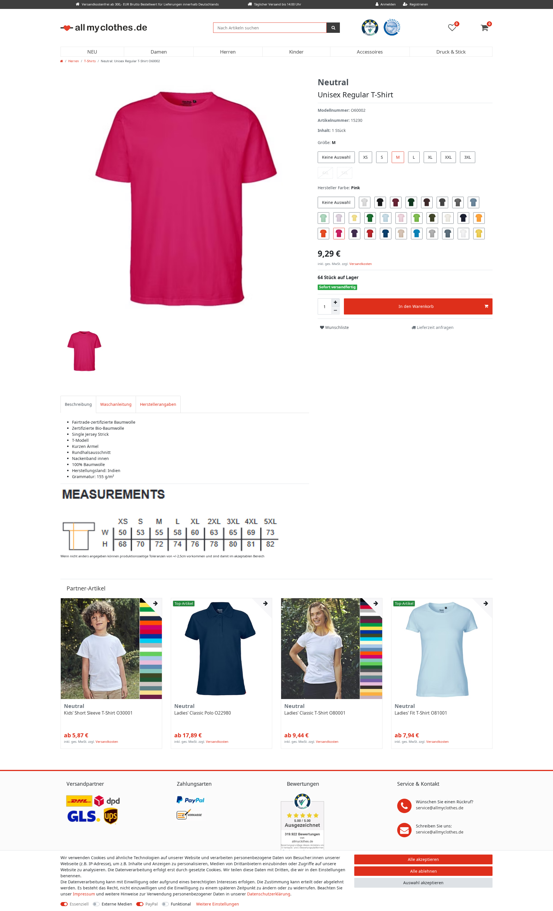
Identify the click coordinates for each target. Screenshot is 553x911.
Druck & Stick (451, 51)
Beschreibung (78, 404)
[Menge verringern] (336, 310)
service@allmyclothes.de (439, 807)
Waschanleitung (116, 404)
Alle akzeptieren (423, 859)
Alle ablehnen (423, 871)
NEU (92, 51)
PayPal (151, 904)
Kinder (296, 51)
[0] (487, 29)
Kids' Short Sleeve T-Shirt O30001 (98, 713)
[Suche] (333, 27)
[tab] (78, 404)
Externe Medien (117, 904)
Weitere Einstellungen (217, 904)
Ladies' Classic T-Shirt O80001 (315, 713)
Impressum (84, 894)
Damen (159, 51)
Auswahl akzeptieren (423, 882)
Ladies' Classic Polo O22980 (202, 713)
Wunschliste (336, 327)
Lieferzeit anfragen (435, 327)
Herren (228, 51)
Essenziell (79, 904)
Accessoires (370, 51)
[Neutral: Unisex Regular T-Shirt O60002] (170, 519)
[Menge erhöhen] (336, 302)
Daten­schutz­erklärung (268, 894)
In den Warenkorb (416, 306)
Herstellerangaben (158, 404)
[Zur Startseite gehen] (61, 61)
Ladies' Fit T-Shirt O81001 (421, 713)
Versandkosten (360, 264)
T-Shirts (90, 61)
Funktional (181, 904)
